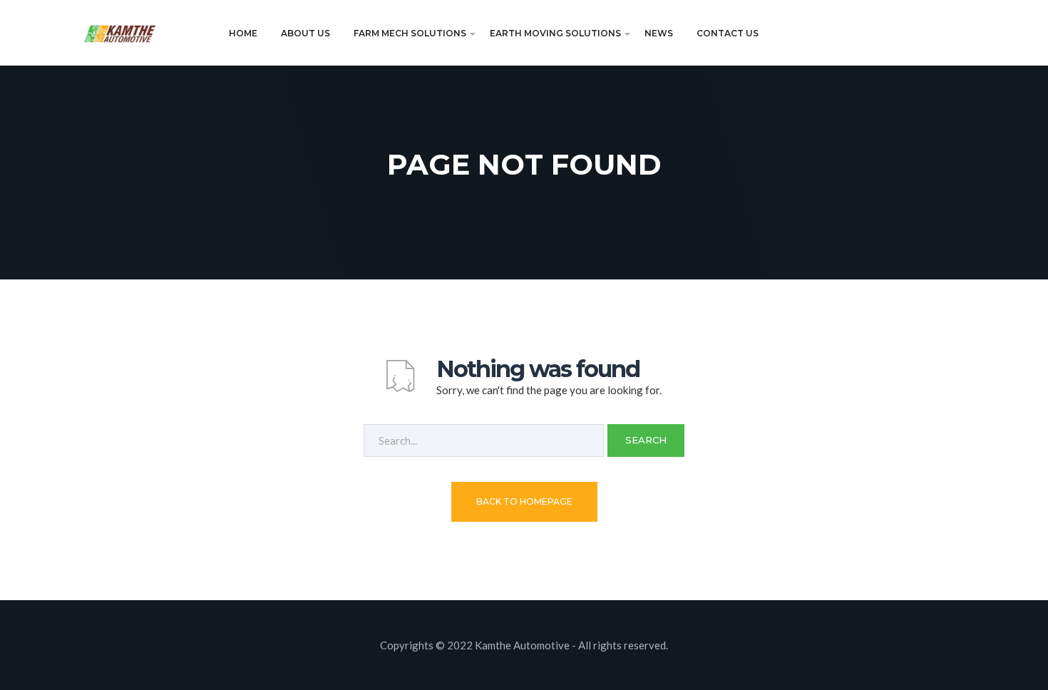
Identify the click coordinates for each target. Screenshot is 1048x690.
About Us (305, 33)
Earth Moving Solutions (555, 33)
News (658, 33)
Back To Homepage (524, 501)
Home (243, 33)
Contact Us (728, 33)
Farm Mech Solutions (410, 33)
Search (646, 440)
